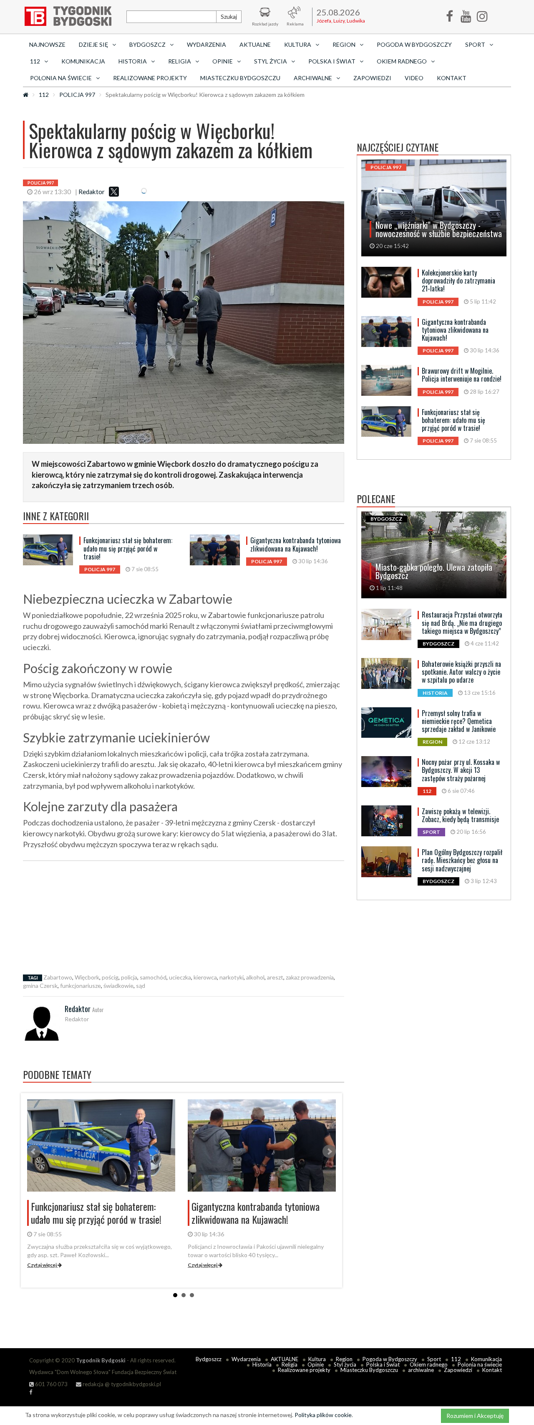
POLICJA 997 (77, 94)
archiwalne (421, 1370)
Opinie (315, 1364)
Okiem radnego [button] (402, 61)
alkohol (255, 977)
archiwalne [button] (313, 77)
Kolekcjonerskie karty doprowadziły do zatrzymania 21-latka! (458, 281)
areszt (275, 977)
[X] (114, 192)
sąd (140, 985)
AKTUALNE (255, 44)
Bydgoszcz (209, 1359)
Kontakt (451, 77)
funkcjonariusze (80, 985)
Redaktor (91, 191)
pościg (110, 977)
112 (44, 94)
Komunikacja (83, 61)
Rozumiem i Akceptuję (475, 1415)
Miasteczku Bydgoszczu (240, 77)
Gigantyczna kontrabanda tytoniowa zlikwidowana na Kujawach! (295, 544)
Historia (262, 1364)
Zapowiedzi (372, 77)
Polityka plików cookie (323, 1414)
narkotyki (231, 977)
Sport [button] (475, 44)
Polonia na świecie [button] (61, 77)
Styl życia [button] (270, 61)
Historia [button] (132, 61)
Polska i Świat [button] (331, 61)
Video (414, 77)
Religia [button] (179, 61)
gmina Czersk (40, 985)
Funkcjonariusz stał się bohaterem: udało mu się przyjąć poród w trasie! (127, 548)
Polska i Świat (383, 1364)
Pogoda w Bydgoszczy (414, 44)
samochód (153, 977)
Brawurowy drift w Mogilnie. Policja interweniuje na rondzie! (461, 375)
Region (344, 1359)
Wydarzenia (206, 44)
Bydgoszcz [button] (147, 44)
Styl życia (345, 1364)
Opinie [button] (222, 61)
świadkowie (118, 985)
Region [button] (343, 44)
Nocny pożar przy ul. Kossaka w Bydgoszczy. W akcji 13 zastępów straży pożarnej (461, 770)
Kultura (317, 1359)
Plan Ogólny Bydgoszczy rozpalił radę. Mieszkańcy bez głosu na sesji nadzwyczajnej (462, 860)
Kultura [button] (297, 44)
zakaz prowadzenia (310, 977)
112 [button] (35, 61)
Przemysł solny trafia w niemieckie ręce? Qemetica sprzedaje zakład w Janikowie (459, 721)
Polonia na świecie (480, 1364)
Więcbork (87, 977)
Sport (434, 1359)
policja (129, 977)
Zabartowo (57, 977)
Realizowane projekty (150, 77)
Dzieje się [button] (93, 44)
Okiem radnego (429, 1364)
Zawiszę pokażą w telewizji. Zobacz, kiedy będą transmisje (460, 815)
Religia (289, 1364)
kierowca (205, 977)
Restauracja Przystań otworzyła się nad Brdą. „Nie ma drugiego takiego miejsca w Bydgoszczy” (462, 622)
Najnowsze (47, 44)
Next (329, 1151)
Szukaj (229, 16)
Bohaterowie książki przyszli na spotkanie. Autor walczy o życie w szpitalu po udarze (461, 672)
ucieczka (180, 977)
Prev (33, 1151)
